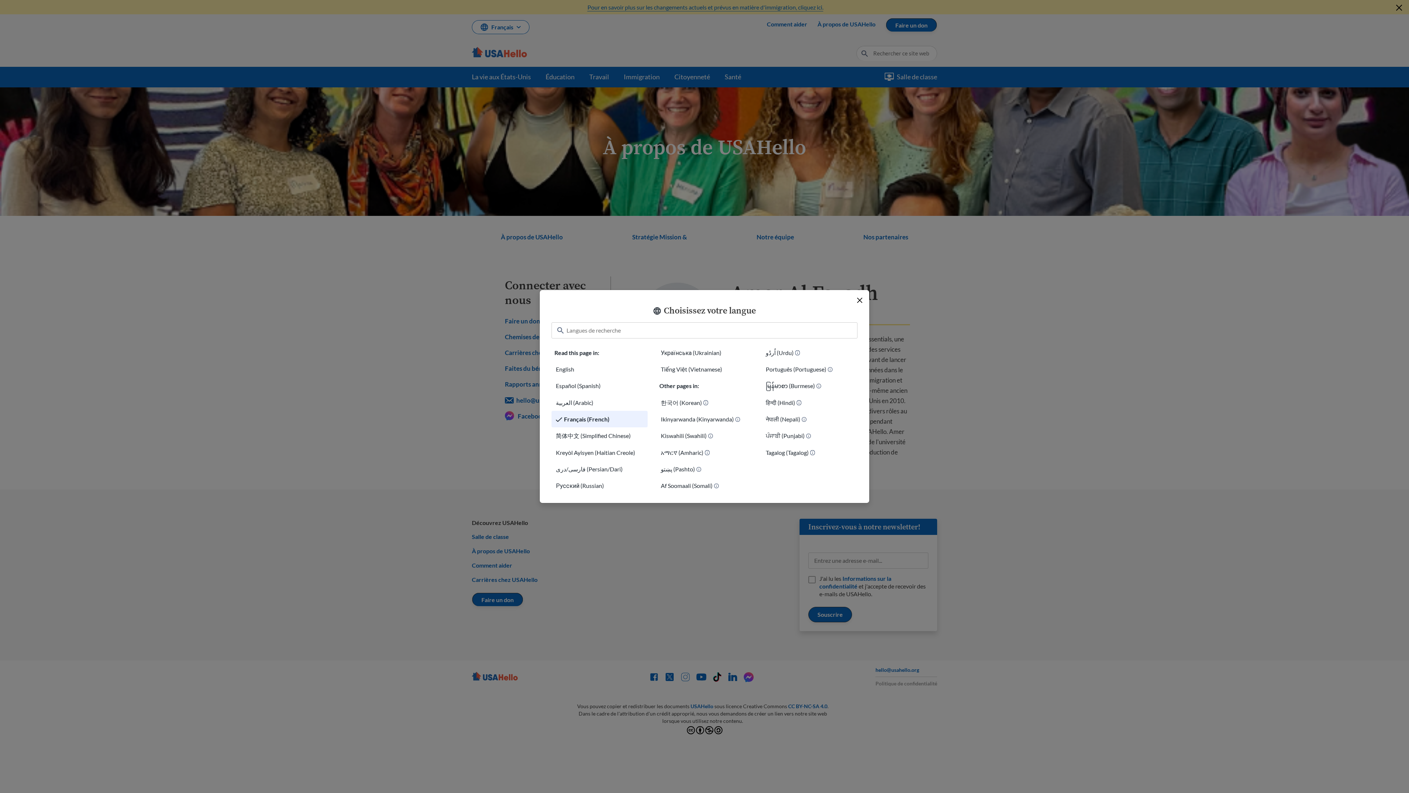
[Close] (860, 300)
